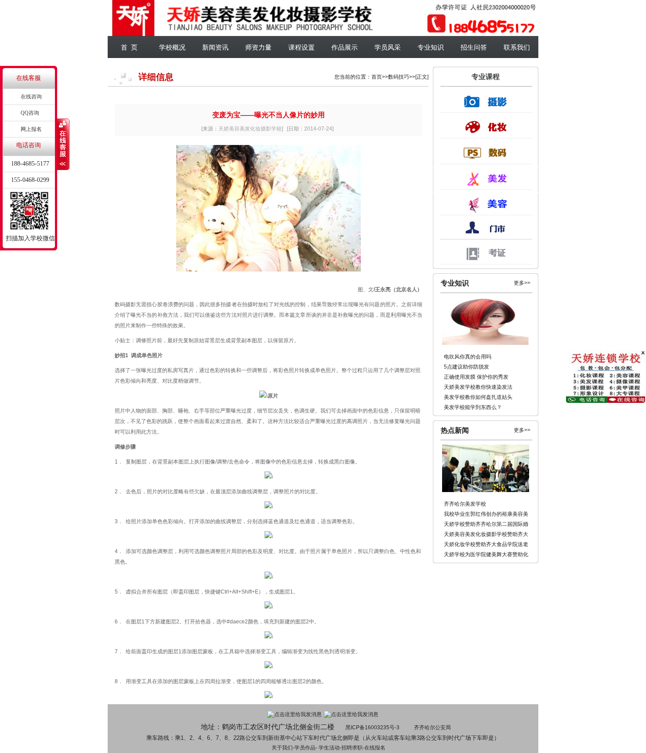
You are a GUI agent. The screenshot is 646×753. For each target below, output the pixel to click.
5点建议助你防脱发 (466, 367)
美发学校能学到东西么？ (473, 407)
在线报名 (374, 748)
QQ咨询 (30, 113)
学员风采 (387, 47)
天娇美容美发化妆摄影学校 (250, 129)
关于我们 (282, 748)
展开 (63, 144)
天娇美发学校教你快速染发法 (478, 387)
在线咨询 (31, 97)
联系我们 (517, 47)
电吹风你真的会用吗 (467, 357)
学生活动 (329, 748)
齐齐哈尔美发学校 (465, 504)
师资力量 (258, 47)
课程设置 (301, 47)
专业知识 (430, 47)
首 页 (129, 47)
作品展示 (344, 47)
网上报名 (31, 129)
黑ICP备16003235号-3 (372, 727)
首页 (376, 77)
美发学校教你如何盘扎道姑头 (478, 397)
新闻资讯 (215, 47)
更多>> (522, 283)
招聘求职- (352, 748)
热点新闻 (455, 430)
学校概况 (172, 47)
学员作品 (305, 748)
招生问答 (474, 47)
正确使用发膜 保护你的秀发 (476, 377)
